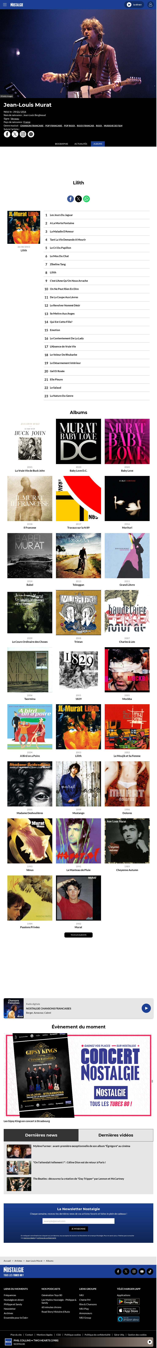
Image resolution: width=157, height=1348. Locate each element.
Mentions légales (45, 1334)
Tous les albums (78, 935)
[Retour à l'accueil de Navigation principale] (17, 5)
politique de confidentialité (46, 1238)
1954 (23, 111)
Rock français (85, 125)
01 (18, 111)
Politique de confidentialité (97, 1334)
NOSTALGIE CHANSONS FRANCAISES (48, 1008)
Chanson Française (31, 125)
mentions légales (29, 1238)
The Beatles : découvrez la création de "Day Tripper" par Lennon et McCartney (78, 1178)
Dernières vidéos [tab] (115, 1135)
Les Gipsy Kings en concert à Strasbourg (27, 1121)
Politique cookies (73, 1334)
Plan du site (16, 1334)
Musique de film (113, 125)
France (26, 122)
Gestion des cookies (137, 1334)
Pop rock (69, 125)
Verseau (15, 118)
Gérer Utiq (119, 1334)
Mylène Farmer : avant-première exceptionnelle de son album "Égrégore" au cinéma (81, 1146)
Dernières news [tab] (41, 1135)
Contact (29, 1334)
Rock (99, 125)
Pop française (53, 125)
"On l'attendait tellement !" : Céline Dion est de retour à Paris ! (69, 1162)
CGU (58, 1334)
